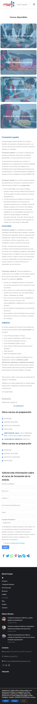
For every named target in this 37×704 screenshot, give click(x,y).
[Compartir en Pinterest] (15, 556)
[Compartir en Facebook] (3, 556)
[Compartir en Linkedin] (20, 556)
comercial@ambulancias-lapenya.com (19, 661)
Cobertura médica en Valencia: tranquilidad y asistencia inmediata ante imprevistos (21, 627)
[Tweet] (7, 556)
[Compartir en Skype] (24, 556)
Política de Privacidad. (18, 543)
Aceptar (6, 701)
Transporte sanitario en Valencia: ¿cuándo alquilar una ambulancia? (20, 619)
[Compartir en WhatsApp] (11, 556)
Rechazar (14, 701)
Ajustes (24, 701)
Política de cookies (22, 695)
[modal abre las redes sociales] (28, 556)
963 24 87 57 (13, 656)
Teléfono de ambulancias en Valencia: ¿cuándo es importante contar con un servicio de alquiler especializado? (21, 637)
